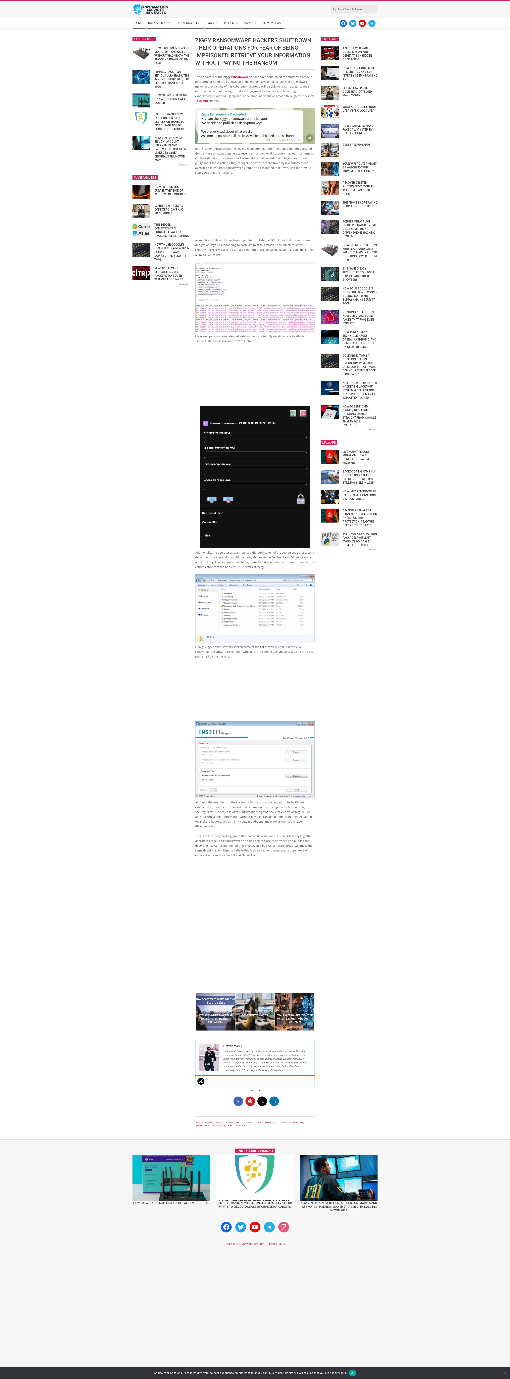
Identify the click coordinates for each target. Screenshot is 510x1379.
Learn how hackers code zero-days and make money (168, 209)
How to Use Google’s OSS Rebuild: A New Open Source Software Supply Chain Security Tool (171, 252)
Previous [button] (192, 1012)
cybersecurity (263, 1122)
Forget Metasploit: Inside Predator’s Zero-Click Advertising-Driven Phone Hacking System (360, 229)
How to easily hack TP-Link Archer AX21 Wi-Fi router (170, 99)
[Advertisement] (255, 208)
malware (298, 1122)
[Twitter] (201, 1081)
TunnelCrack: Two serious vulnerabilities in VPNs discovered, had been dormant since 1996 (171, 79)
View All (183, 164)
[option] (215, 1012)
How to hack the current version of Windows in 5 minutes (170, 190)
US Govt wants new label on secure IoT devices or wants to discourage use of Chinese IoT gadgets (169, 122)
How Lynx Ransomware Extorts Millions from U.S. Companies (359, 495)
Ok (352, 1372)
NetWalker (202, 1125)
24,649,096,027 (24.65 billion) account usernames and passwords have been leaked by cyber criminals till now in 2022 (170, 149)
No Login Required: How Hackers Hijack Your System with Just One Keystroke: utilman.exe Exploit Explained (360, 390)
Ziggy (242, 1125)
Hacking (287, 1122)
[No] (505, 1373)
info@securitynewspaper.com (244, 1244)
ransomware (240, 77)
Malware (234, 1122)
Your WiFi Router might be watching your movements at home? (360, 167)
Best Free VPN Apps (357, 144)
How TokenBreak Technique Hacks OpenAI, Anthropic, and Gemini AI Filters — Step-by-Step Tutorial (360, 339)
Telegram (201, 101)
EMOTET (276, 1122)
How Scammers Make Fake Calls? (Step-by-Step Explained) (358, 129)
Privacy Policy (276, 1244)
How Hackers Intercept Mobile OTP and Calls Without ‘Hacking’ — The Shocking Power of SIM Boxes (171, 56)
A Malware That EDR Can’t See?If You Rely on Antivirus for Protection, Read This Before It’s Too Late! (360, 518)
